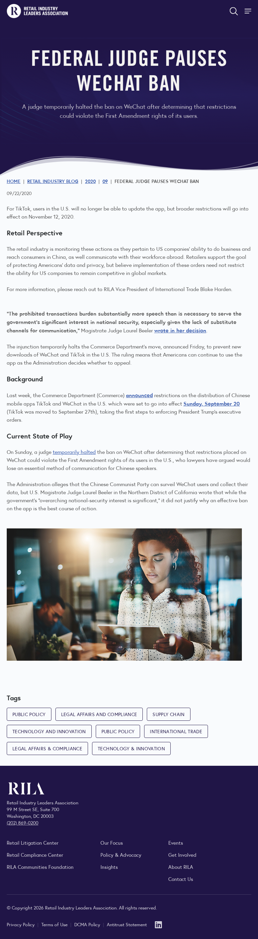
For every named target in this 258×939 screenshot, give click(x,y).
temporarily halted (74, 452)
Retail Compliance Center (35, 854)
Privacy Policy (21, 924)
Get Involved (182, 854)
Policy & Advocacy (120, 854)
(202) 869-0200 (22, 822)
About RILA (180, 867)
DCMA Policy (87, 924)
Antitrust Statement (127, 924)
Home (13, 181)
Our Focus (111, 842)
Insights (109, 867)
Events (175, 842)
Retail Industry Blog (52, 181)
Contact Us (180, 879)
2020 (90, 181)
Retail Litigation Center (32, 842)
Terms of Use (55, 924)
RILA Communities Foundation (40, 867)
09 (105, 181)
